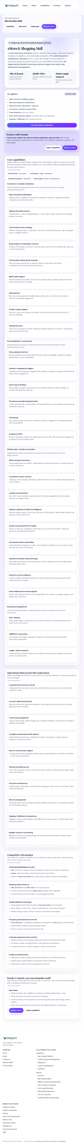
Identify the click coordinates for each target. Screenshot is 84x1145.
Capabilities (10, 26)
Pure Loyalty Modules (45, 1088)
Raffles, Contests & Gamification (49, 1082)
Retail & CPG (7, 1120)
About (5, 1056)
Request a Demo (49, 26)
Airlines (5, 1113)
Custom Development (45, 1066)
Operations (22, 26)
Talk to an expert (70, 148)
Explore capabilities (53, 148)
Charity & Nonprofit (10, 1129)
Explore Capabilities (33, 1010)
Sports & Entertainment (11, 1116)
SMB (4, 1132)
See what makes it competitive (42, 125)
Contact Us (6, 1059)
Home (5, 1053)
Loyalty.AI (41, 1069)
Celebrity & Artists (9, 1123)
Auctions (41, 1075)
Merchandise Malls (44, 1079)
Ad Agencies (7, 1126)
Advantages (35, 26)
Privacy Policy (7, 1066)
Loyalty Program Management (49, 1059)
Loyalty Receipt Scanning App (48, 1098)
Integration (42, 1062)
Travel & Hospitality (10, 1110)
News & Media (8, 1062)
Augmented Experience (46, 1091)
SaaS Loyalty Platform (45, 1056)
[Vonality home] (34, 1038)
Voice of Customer (44, 1094)
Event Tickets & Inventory (47, 1085)
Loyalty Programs (9, 1107)
